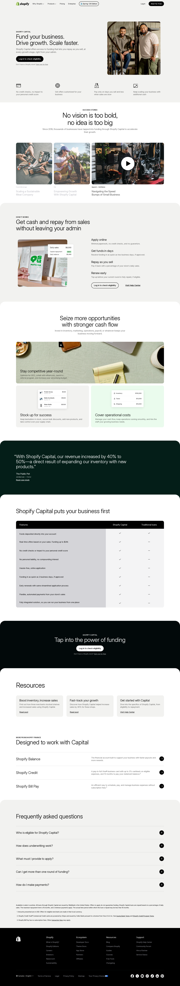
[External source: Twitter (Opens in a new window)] (137, 976)
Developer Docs (82, 942)
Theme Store (81, 946)
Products (51, 4)
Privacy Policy (68, 976)
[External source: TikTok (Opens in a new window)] (152, 976)
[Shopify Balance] (161, 758)
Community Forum (143, 946)
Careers (49, 950)
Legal (57, 976)
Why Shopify (37, 4)
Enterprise (72, 4)
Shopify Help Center (144, 942)
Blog (108, 942)
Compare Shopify (113, 946)
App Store (80, 950)
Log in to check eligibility (30, 59)
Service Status (141, 955)
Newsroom (50, 959)
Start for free (156, 4)
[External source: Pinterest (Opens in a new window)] (162, 976)
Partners (79, 955)
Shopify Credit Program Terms (143, 916)
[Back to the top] (18, 939)
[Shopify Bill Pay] (161, 786)
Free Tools (110, 959)
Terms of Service (44, 976)
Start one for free (42, 64)
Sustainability (51, 963)
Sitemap (81, 976)
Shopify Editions (52, 946)
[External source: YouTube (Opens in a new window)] (142, 976)
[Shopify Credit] (161, 772)
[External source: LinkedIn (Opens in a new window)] (157, 976)
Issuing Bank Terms (123, 916)
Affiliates (79, 959)
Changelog (110, 963)
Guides (109, 950)
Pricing (62, 4)
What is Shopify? (52, 942)
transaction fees (57, 920)
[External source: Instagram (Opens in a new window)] (147, 976)
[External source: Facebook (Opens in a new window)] (132, 976)
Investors (50, 955)
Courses (109, 955)
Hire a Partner (142, 950)
